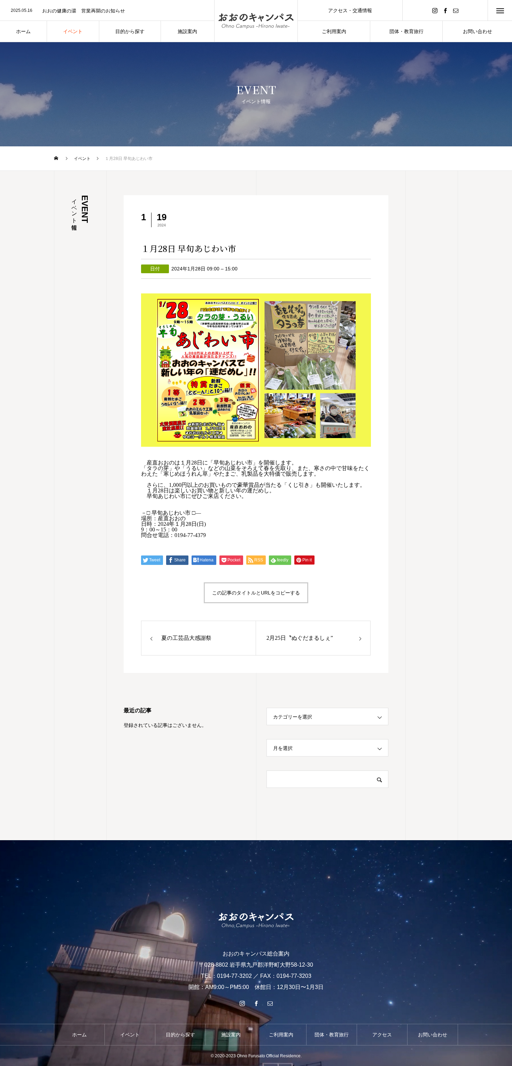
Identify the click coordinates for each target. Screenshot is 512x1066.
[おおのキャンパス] (256, 21)
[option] (107, 11)
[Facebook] (445, 10)
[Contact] (455, 10)
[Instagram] (434, 10)
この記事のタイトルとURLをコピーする (256, 593)
